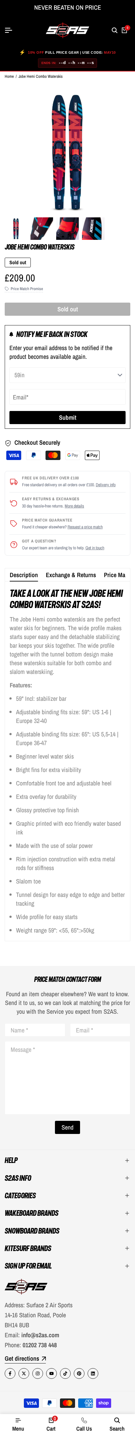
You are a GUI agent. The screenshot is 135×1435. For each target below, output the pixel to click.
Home (9, 76)
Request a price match (85, 527)
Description (24, 575)
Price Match (118, 575)
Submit (67, 417)
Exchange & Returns (71, 575)
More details (74, 506)
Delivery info (106, 484)
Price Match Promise (27, 288)
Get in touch (94, 548)
